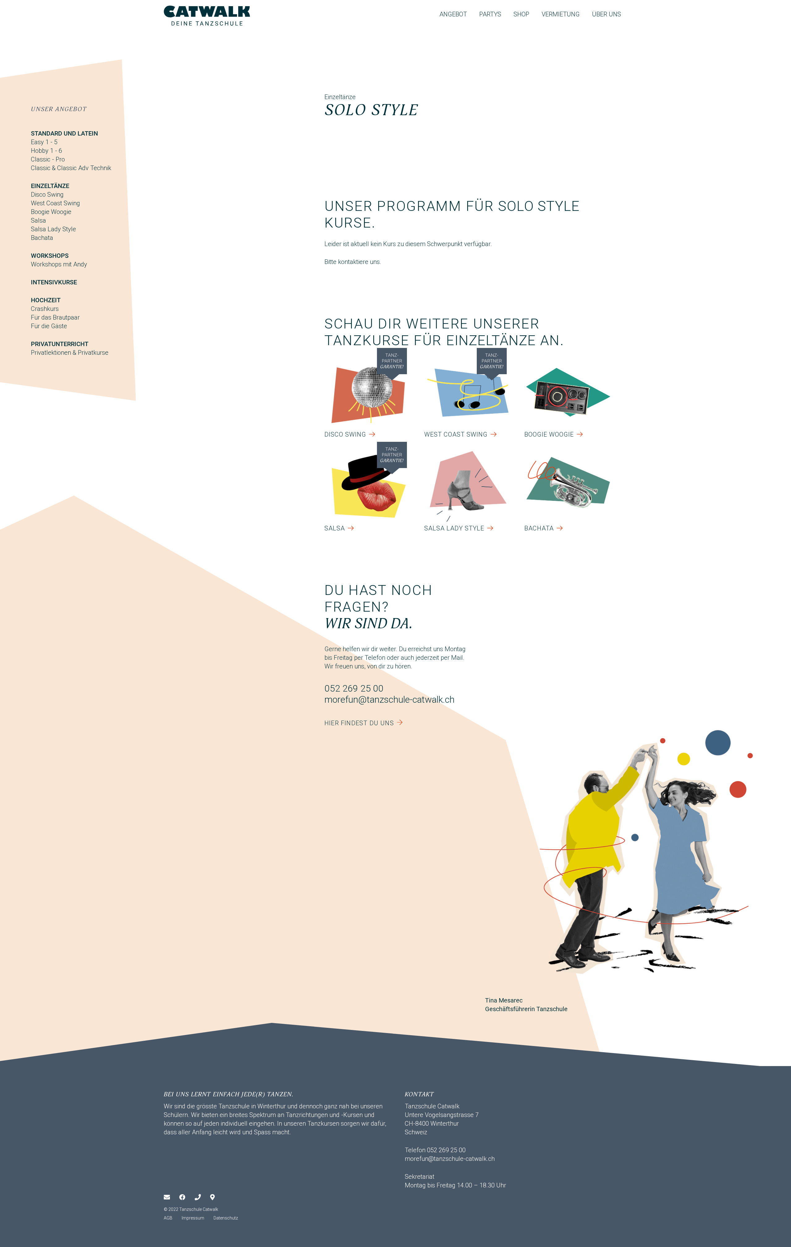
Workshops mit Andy (59, 264)
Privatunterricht (59, 344)
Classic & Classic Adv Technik (71, 168)
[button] (472, 14)
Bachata (42, 237)
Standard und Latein (64, 133)
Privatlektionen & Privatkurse (69, 352)
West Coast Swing (55, 203)
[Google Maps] (218, 1197)
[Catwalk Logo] (207, 16)
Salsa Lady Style (53, 229)
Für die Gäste (49, 326)
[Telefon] (202, 1197)
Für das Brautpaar (55, 317)
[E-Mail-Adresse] (171, 1197)
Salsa (38, 220)
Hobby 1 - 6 (46, 150)
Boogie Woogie (51, 212)
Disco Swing (47, 194)
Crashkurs (45, 308)
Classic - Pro (48, 159)
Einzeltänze (50, 186)
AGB (168, 1218)
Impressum (193, 1218)
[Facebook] (187, 1197)
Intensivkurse (54, 282)
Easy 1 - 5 (44, 142)
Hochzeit (46, 300)
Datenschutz (226, 1218)
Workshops (50, 255)
